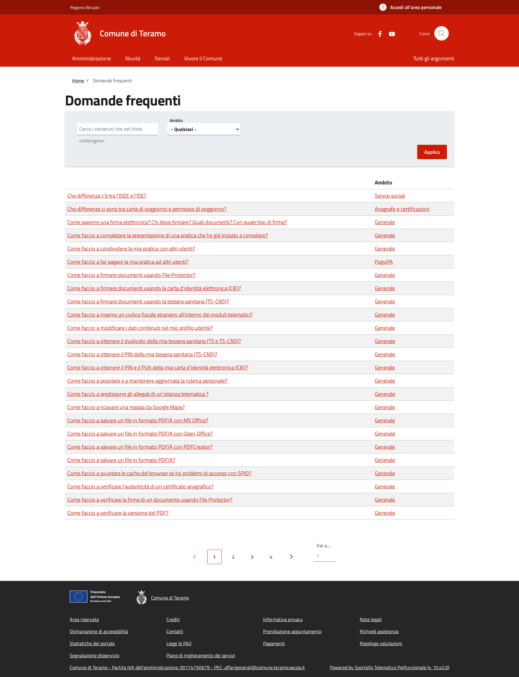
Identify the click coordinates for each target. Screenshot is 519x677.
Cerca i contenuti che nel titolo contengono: (110, 134)
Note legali (371, 619)
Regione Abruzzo (84, 7)
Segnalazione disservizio (94, 655)
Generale (385, 222)
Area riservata (84, 619)
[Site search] (441, 33)
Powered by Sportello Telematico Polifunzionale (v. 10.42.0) (389, 667)
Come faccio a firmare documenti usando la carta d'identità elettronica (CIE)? (154, 288)
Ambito (176, 120)
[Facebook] (378, 33)
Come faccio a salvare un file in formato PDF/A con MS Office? (137, 420)
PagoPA (384, 262)
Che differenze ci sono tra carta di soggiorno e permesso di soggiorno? (146, 209)
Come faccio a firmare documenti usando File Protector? (131, 275)
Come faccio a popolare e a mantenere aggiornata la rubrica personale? (147, 381)
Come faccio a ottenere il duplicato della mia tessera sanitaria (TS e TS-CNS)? (154, 341)
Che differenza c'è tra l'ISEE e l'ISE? (106, 196)
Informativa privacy (283, 619)
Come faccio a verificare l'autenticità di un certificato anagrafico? (140, 486)
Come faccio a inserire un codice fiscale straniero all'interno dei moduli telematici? (160, 315)
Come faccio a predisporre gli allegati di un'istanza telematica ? (137, 394)
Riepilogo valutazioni (381, 643)
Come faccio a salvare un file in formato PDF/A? (121, 460)
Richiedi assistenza (379, 631)
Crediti (173, 619)
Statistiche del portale (92, 643)
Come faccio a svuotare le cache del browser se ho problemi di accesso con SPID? (159, 473)
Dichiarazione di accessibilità (99, 631)
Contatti (174, 631)
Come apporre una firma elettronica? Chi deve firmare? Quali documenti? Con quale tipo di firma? (177, 222)
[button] (410, 7)
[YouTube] (390, 33)
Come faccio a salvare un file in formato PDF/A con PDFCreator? (139, 447)
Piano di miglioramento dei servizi (200, 655)
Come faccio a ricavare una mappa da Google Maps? (126, 407)
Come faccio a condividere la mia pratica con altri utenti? (131, 248)
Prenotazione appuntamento (292, 631)
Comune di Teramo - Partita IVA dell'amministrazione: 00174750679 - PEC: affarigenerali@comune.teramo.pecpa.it (187, 667)
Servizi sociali (390, 196)
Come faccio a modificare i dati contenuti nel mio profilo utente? (140, 328)
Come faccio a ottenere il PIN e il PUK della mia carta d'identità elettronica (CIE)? (157, 367)
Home (78, 80)
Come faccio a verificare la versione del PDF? (117, 513)
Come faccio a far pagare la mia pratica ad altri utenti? (127, 262)
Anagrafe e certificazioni (402, 209)
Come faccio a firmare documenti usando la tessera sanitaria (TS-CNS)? (148, 301)
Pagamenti (274, 643)
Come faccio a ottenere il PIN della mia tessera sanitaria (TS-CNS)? (142, 354)
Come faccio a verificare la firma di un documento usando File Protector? (149, 500)
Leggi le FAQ (179, 643)
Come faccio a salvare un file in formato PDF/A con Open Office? (140, 434)
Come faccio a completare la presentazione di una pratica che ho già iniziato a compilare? (167, 235)
